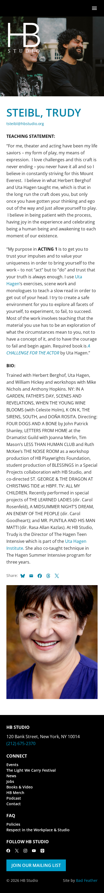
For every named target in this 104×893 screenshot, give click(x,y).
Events (12, 764)
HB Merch (15, 792)
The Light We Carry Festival (31, 770)
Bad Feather (87, 880)
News (11, 775)
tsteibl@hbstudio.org (25, 123)
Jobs (10, 781)
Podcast (13, 798)
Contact (13, 803)
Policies (13, 824)
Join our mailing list (36, 865)
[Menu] (94, 7)
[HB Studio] (11, 8)
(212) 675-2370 (20, 743)
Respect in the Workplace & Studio (38, 829)
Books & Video (19, 786)
